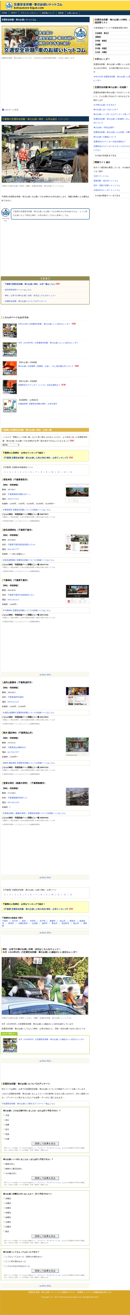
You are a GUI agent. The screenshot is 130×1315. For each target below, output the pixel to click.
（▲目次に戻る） (45, 675)
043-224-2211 (13, 600)
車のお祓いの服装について (104, 137)
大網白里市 (23, 923)
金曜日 (8, 1217)
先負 (7, 1134)
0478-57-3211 (13, 499)
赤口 (7, 1120)
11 (59, 472)
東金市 (54, 923)
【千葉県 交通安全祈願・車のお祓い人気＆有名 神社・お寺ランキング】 (36, 458)
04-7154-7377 (13, 752)
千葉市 (5, 921)
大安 (7, 1115)
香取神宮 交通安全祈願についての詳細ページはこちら (27, 510)
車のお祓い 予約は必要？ (104, 127)
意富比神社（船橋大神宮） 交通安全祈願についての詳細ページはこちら (35, 813)
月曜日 (8, 1199)
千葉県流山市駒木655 (17, 747)
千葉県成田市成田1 (16, 697)
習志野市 (65, 923)
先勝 (7, 1125)
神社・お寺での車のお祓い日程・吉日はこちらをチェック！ (30, 295)
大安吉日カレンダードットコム (106, 190)
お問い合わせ (72, 13)
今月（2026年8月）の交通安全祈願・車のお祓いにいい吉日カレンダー (48, 343)
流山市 (62, 921)
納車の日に (10, 1164)
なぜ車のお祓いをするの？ (104, 105)
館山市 (76, 923)
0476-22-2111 (13, 702)
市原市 (33, 921)
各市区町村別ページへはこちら (18, 290)
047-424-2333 (13, 802)
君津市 (11, 923)
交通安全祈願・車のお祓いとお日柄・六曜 (111, 132)
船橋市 (52, 921)
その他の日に (11, 1173)
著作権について (48, 13)
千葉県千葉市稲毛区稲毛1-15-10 (21, 545)
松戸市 (43, 921)
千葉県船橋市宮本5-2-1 (17, 798)
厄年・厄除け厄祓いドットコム (106, 185)
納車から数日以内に (13, 1169)
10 (52, 472)
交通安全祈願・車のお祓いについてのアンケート (26, 301)
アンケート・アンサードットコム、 (50, 1148)
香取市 (72, 921)
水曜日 (8, 1208)
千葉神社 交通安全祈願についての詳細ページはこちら (27, 610)
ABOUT (14, 13)
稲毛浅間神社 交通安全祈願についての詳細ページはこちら (29, 560)
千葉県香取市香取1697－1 (19, 494)
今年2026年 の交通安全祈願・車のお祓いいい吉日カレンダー (44, 324)
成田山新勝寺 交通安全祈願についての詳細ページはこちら (29, 713)
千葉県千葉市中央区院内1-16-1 (21, 595)
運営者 (60, 13)
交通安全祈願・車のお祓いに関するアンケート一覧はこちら (29, 1104)
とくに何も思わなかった (15, 1261)
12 (65, 472)
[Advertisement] (45, 83)
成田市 (44, 923)
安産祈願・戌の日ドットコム (105, 181)
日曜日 (8, 1227)
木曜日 (8, 1213)
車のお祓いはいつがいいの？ (105, 110)
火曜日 (8, 1203)
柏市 (24, 921)
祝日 (7, 1231)
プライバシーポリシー (29, 13)
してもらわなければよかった (17, 1266)
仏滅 (7, 1139)
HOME (4, 13)
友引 (7, 1129)
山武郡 (35, 923)
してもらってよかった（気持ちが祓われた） (24, 1257)
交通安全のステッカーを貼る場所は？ (109, 142)
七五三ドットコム (101, 176)
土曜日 (8, 1222)
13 (71, 472)
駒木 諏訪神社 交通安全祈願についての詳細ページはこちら (29, 763)
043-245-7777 (13, 549)
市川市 (15, 921)
